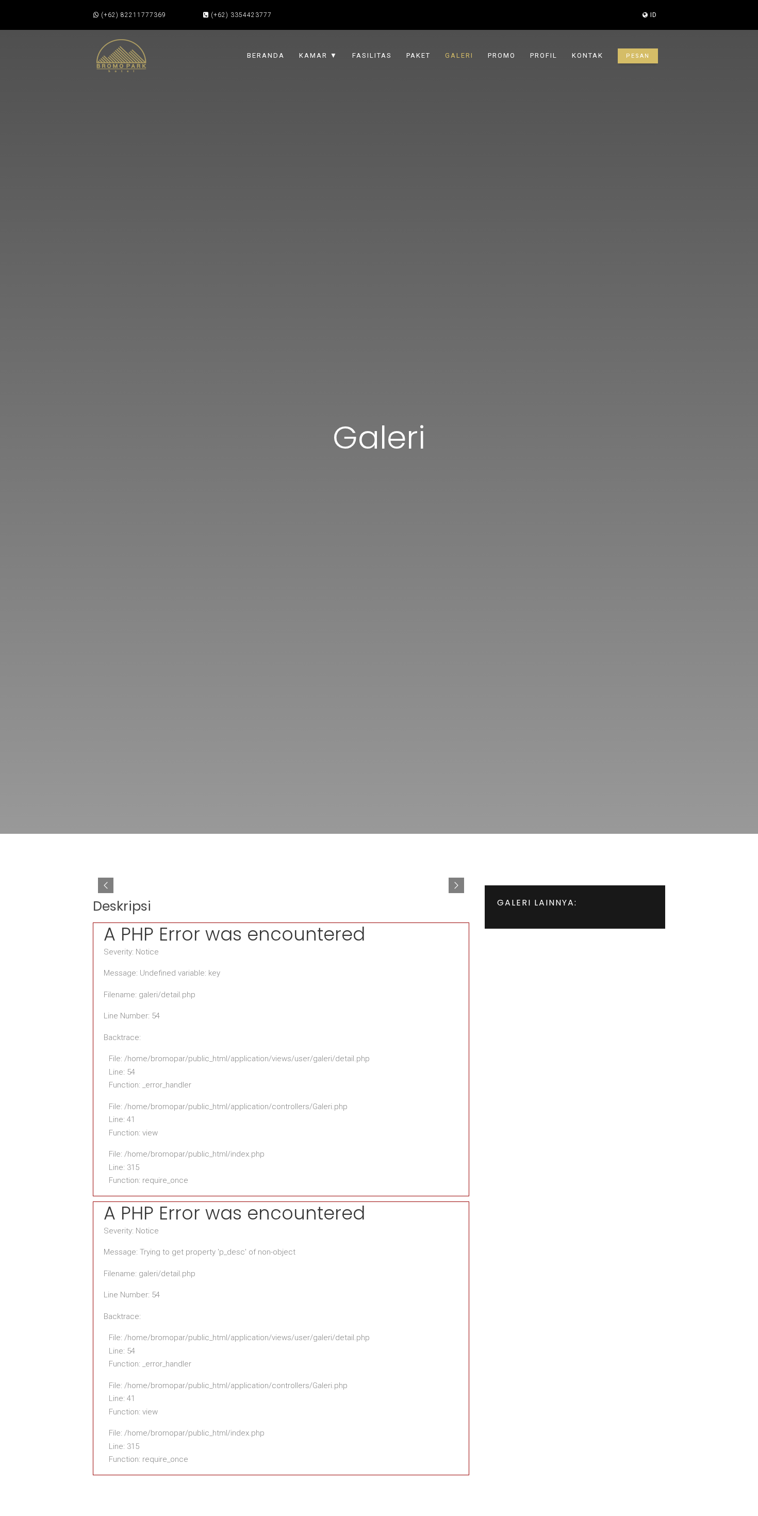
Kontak (587, 55)
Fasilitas (372, 55)
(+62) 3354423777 (241, 15)
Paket (418, 55)
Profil (543, 55)
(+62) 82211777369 (133, 15)
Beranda (266, 55)
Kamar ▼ (318, 55)
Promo (502, 55)
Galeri (459, 55)
